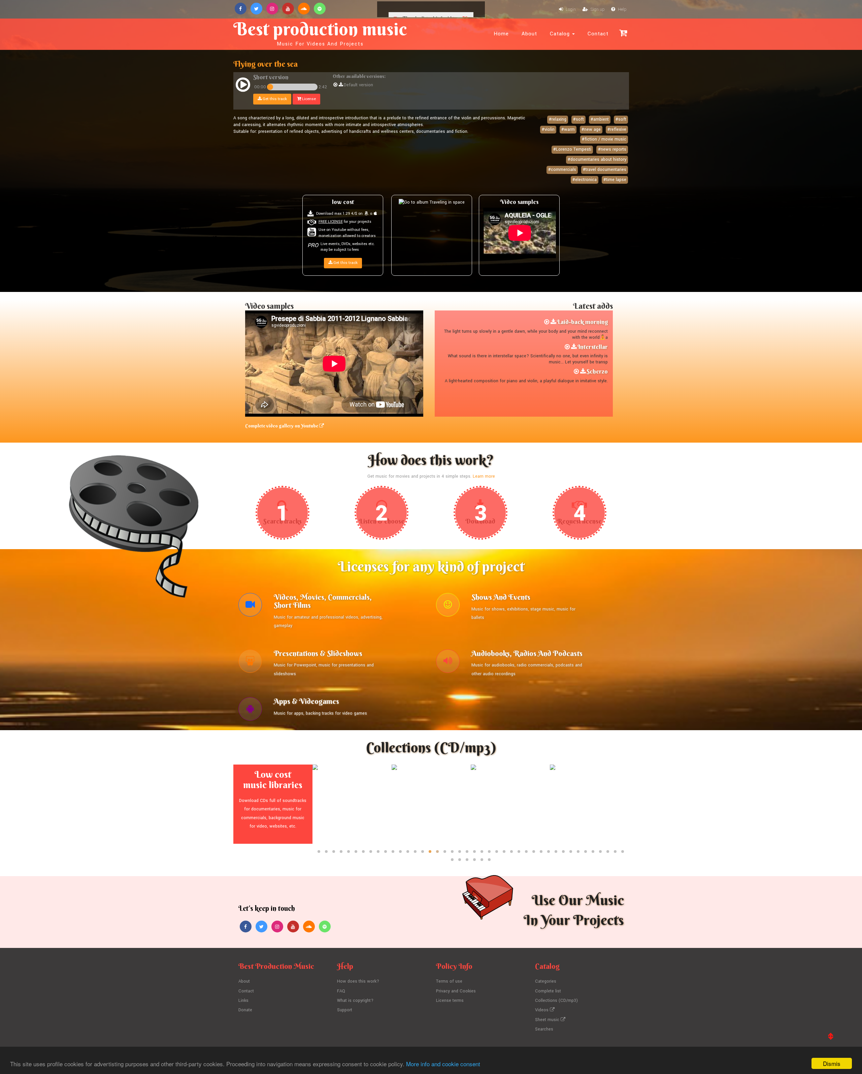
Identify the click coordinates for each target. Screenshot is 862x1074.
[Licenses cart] (623, 32)
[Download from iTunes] (375, 213)
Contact (598, 33)
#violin (548, 129)
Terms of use (449, 981)
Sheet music (548, 1020)
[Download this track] (341, 85)
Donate (245, 1010)
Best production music (320, 32)
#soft (578, 119)
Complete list (548, 991)
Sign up (597, 9)
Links (243, 1000)
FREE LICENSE (331, 221)
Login (570, 9)
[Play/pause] (243, 86)
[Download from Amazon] (366, 213)
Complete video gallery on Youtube (282, 426)
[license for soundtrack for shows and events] (448, 606)
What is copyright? (355, 1000)
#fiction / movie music (604, 139)
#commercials (562, 170)
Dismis (831, 1063)
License (308, 99)
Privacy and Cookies (456, 991)
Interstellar (592, 347)
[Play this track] (335, 85)
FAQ (341, 991)
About (529, 33)
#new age (591, 129)
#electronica (584, 180)
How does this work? (358, 981)
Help (621, 9)
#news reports (612, 149)
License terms (450, 1000)
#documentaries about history (597, 159)
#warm (568, 129)
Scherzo (597, 371)
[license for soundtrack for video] (250, 606)
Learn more (484, 476)
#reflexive (616, 129)
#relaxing (557, 119)
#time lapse (614, 180)
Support (344, 1010)
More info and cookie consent (443, 1064)
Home (501, 33)
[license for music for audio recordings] (448, 663)
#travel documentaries (604, 170)
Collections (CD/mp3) (556, 1000)
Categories (545, 981)
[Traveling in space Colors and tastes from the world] (432, 202)
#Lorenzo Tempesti (572, 149)
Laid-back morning (582, 322)
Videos (542, 1010)
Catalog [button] (560, 33)
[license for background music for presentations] (250, 663)
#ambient (600, 119)
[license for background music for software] (250, 711)
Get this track (274, 99)
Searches (544, 1029)
